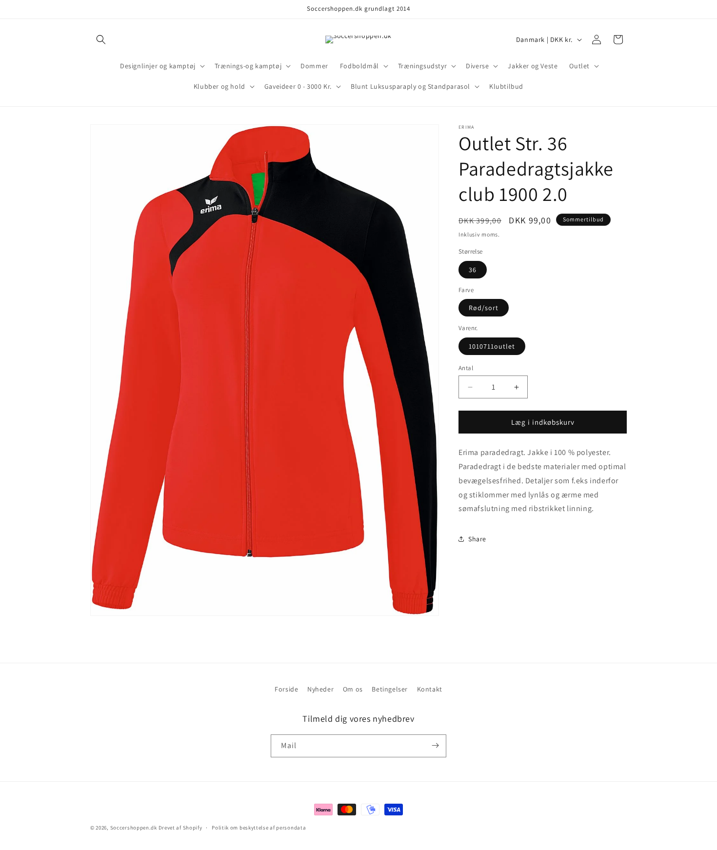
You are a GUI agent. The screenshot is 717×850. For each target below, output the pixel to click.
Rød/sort (483, 307)
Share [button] (477, 538)
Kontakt (429, 689)
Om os (353, 689)
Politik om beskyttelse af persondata (259, 827)
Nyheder (320, 689)
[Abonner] (435, 745)
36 (473, 269)
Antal (465, 368)
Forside (286, 689)
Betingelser (390, 689)
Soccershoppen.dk (133, 827)
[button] (101, 39)
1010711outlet (492, 346)
